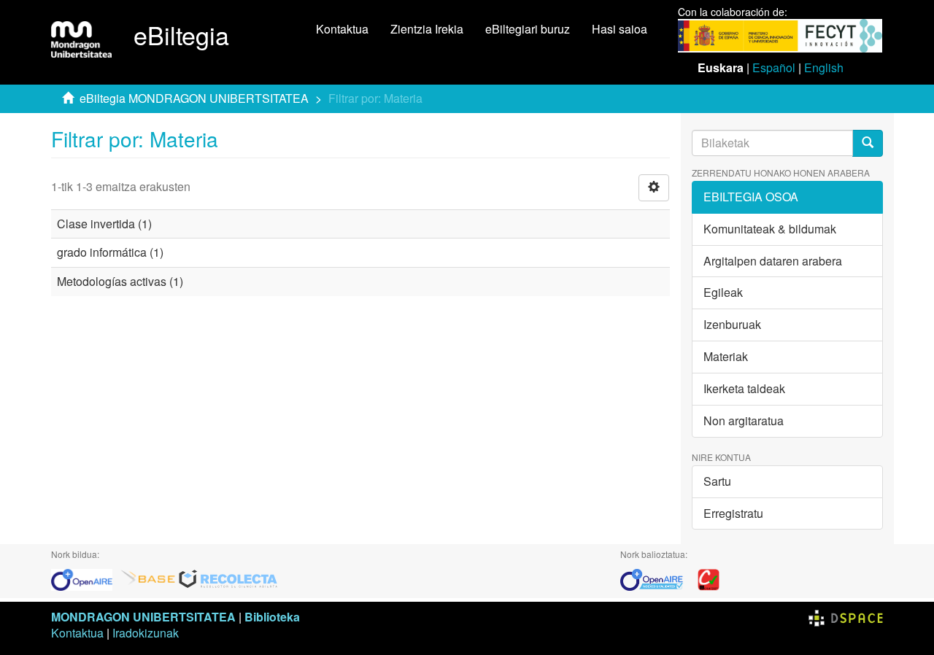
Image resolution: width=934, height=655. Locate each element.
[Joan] (867, 143)
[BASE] (148, 578)
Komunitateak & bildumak (769, 228)
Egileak (723, 292)
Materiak (725, 356)
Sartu (717, 481)
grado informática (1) (110, 252)
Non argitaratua (743, 420)
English (824, 67)
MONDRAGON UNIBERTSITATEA (143, 616)
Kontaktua (342, 28)
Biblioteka (272, 616)
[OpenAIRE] (85, 578)
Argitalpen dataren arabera (772, 260)
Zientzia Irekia (426, 28)
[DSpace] (845, 616)
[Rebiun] (708, 578)
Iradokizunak (145, 632)
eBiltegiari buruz (527, 28)
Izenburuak (732, 324)
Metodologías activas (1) (120, 281)
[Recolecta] (228, 578)
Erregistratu (733, 513)
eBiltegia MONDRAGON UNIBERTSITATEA (194, 98)
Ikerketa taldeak (744, 388)
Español (773, 67)
